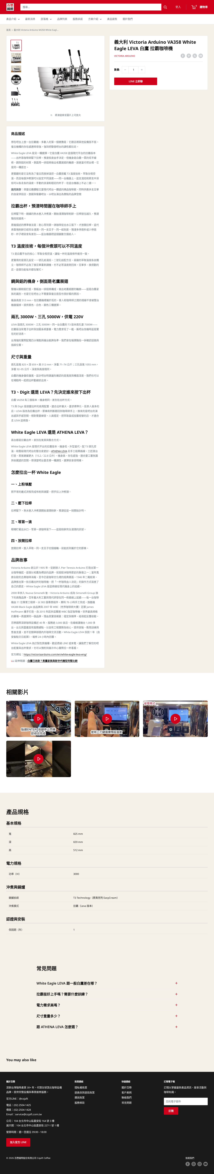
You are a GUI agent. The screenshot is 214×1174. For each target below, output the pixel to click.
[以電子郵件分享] (200, 55)
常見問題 (127, 1102)
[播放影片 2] (107, 719)
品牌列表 (62, 19)
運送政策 (80, 1097)
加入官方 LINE (18, 1142)
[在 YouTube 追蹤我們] (205, 1164)
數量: (117, 69)
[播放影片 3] (175, 719)
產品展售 (112, 19)
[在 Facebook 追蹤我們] (187, 1164)
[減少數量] (125, 69)
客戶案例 (127, 1092)
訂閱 (171, 1111)
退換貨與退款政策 (85, 1092)
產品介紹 (11, 19)
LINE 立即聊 (136, 81)
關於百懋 (127, 1087)
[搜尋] (165, 7)
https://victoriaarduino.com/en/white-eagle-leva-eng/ (55, 654)
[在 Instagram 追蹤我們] (199, 1164)
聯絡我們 (127, 1097)
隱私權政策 (81, 1087)
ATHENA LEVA (59, 451)
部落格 (44, 19)
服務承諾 (78, 19)
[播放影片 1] (38, 719)
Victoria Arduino (124, 55)
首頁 (8, 29)
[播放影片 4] (38, 759)
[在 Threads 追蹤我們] (193, 1164)
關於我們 (128, 19)
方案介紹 (93, 19)
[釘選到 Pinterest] (189, 55)
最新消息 (30, 19)
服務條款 (80, 1102)
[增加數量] (141, 69)
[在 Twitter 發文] (195, 55)
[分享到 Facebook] (183, 55)
